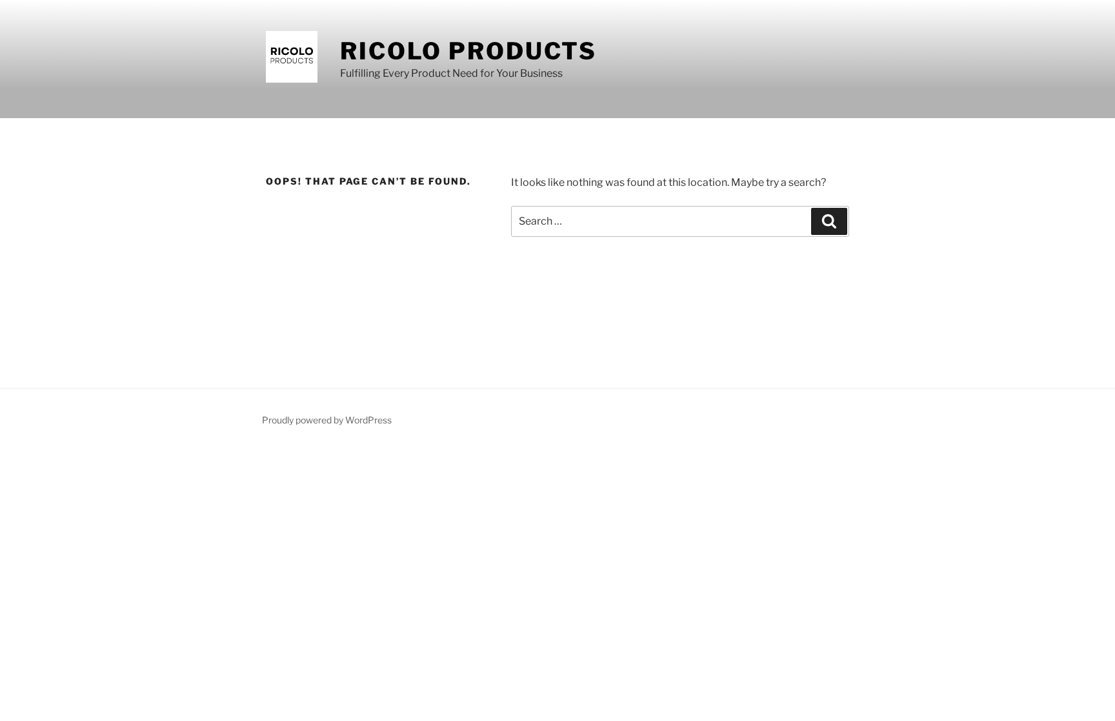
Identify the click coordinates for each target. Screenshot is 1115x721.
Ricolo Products (468, 51)
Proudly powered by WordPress (327, 419)
